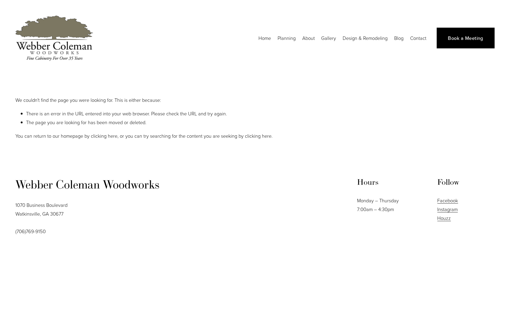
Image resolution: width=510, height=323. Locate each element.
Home (264, 38)
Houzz (444, 218)
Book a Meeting (465, 38)
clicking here (104, 135)
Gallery (328, 38)
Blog (398, 38)
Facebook (447, 200)
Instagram (447, 209)
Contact (418, 38)
